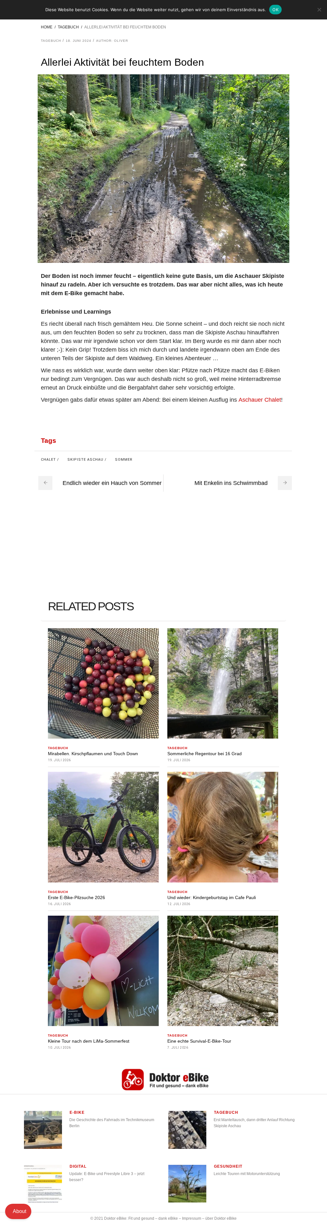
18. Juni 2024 (78, 40)
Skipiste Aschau (85, 460)
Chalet (48, 460)
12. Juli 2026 (178, 904)
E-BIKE (77, 1112)
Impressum (191, 1218)
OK (275, 9)
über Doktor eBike (221, 1218)
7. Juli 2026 (177, 1047)
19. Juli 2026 (59, 760)
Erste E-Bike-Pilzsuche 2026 (76, 897)
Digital (78, 1166)
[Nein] (319, 9)
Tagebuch (68, 27)
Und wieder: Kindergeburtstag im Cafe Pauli (211, 897)
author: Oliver (112, 40)
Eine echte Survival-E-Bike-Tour (199, 1041)
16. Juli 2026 (59, 904)
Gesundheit (228, 1166)
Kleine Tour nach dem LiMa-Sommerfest (88, 1041)
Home (46, 27)
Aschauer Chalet (260, 400)
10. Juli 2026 (59, 1047)
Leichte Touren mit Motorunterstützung (247, 1174)
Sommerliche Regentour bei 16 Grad (204, 753)
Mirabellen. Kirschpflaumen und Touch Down (93, 753)
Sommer (124, 460)
